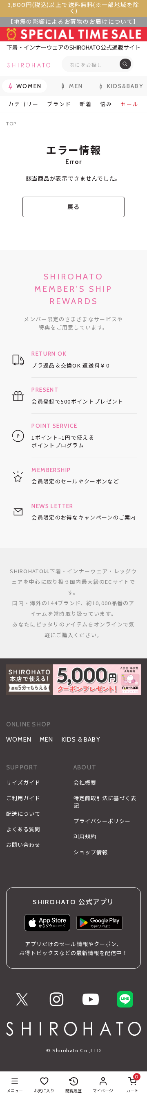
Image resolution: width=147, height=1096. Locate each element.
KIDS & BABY (81, 739)
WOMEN (18, 739)
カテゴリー (23, 104)
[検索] (125, 64)
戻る (73, 207)
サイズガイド (23, 782)
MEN (46, 739)
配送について (23, 813)
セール (129, 104)
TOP (11, 123)
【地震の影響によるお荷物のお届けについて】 (73, 21)
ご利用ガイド (23, 798)
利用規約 (85, 836)
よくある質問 (23, 829)
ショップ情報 (91, 852)
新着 (86, 104)
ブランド (59, 104)
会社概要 (85, 782)
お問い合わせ (23, 845)
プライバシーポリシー (102, 821)
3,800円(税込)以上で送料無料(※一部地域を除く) (74, 8)
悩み (106, 104)
